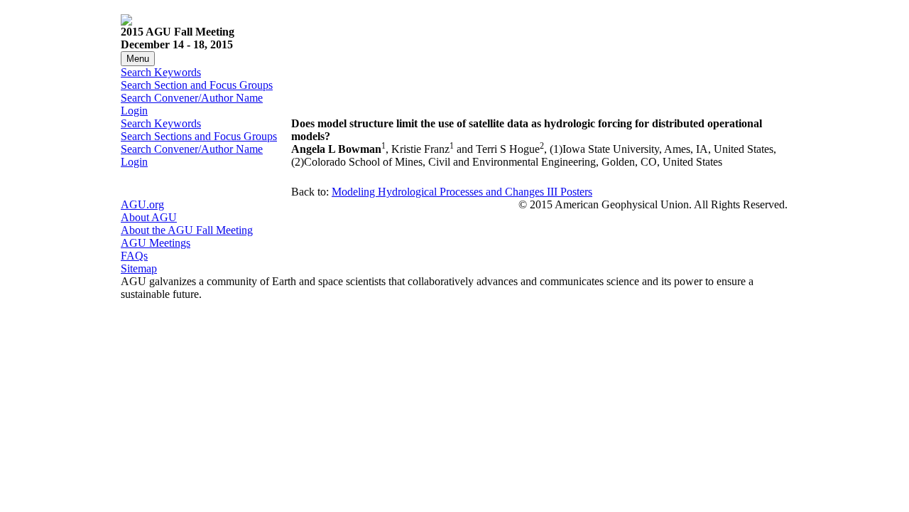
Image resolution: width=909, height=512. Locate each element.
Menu (137, 58)
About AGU (149, 217)
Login (134, 111)
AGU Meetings (155, 243)
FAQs (134, 256)
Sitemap (139, 268)
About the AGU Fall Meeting (187, 230)
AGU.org (142, 204)
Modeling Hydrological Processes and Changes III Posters (462, 192)
